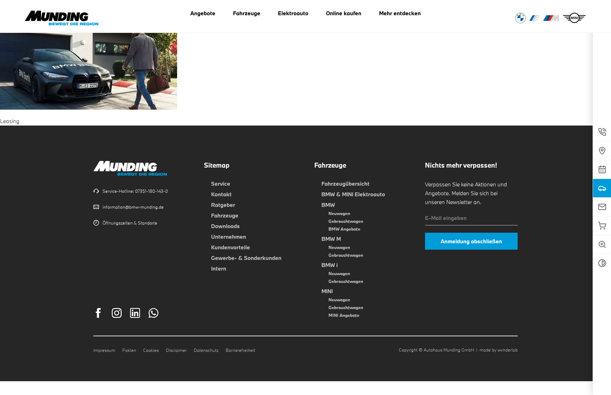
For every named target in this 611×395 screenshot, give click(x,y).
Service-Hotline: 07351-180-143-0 (135, 191)
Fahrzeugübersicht (345, 183)
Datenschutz (206, 350)
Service (220, 183)
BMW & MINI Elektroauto (353, 194)
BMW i (329, 264)
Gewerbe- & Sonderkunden (246, 257)
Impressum (104, 350)
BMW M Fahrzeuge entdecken (551, 18)
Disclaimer (176, 350)
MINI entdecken (574, 18)
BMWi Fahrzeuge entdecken (534, 18)
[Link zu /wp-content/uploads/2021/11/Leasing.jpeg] (88, 105)
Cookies (151, 350)
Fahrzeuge (224, 215)
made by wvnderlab (498, 350)
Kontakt (221, 194)
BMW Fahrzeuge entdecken (520, 18)
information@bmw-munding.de (133, 207)
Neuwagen (339, 213)
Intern (218, 268)
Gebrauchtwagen (345, 221)
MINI (327, 291)
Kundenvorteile (230, 247)
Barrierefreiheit (240, 350)
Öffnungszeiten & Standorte (130, 223)
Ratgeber (223, 204)
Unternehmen (228, 236)
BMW (328, 204)
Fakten (129, 350)
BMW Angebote (344, 229)
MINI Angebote (343, 315)
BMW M (331, 238)
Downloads (225, 226)
